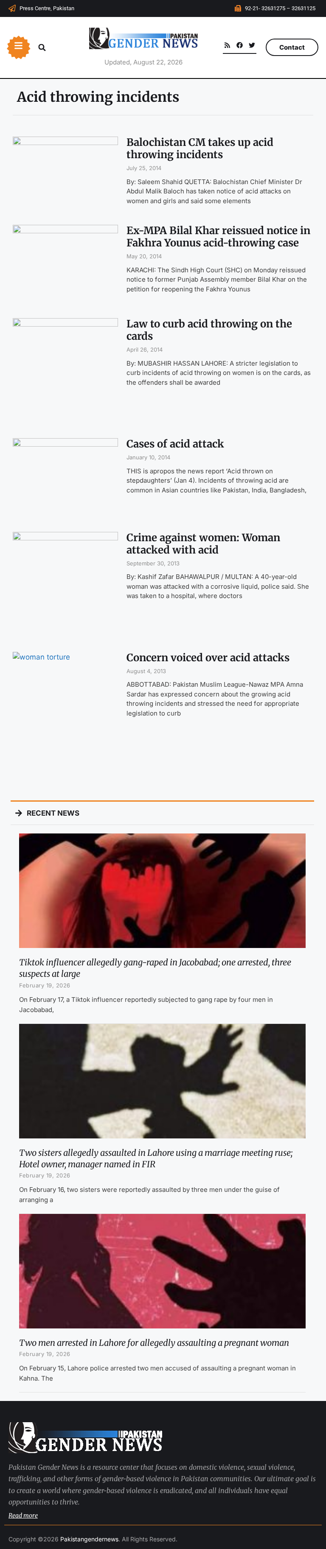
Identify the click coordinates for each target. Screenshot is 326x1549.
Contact (292, 47)
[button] (42, 47)
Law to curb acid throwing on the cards (209, 330)
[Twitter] (251, 45)
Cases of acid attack (175, 443)
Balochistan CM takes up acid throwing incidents (199, 148)
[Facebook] (239, 45)
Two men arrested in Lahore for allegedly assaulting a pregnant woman (154, 1342)
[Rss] (227, 45)
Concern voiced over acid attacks (207, 657)
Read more (23, 1515)
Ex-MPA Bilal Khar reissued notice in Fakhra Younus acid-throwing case (218, 236)
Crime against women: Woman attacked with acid (203, 543)
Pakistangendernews (89, 1539)
